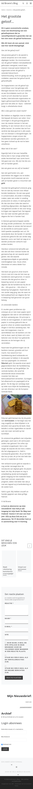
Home (3, 10)
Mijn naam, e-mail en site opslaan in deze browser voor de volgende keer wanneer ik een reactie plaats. (16, 647)
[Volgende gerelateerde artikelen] (29, 546)
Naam (8, 618)
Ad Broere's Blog (14, 779)
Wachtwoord (5, 736)
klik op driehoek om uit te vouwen (13, 717)
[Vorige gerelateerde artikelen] (25, 546)
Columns (9, 10)
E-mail (8, 626)
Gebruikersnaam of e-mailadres (12, 729)
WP (13, 783)
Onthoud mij (7, 744)
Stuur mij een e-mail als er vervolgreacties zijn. (16, 660)
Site (7, 634)
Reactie (9, 603)
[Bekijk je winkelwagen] (27, 3)
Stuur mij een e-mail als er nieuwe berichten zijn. (16, 670)
